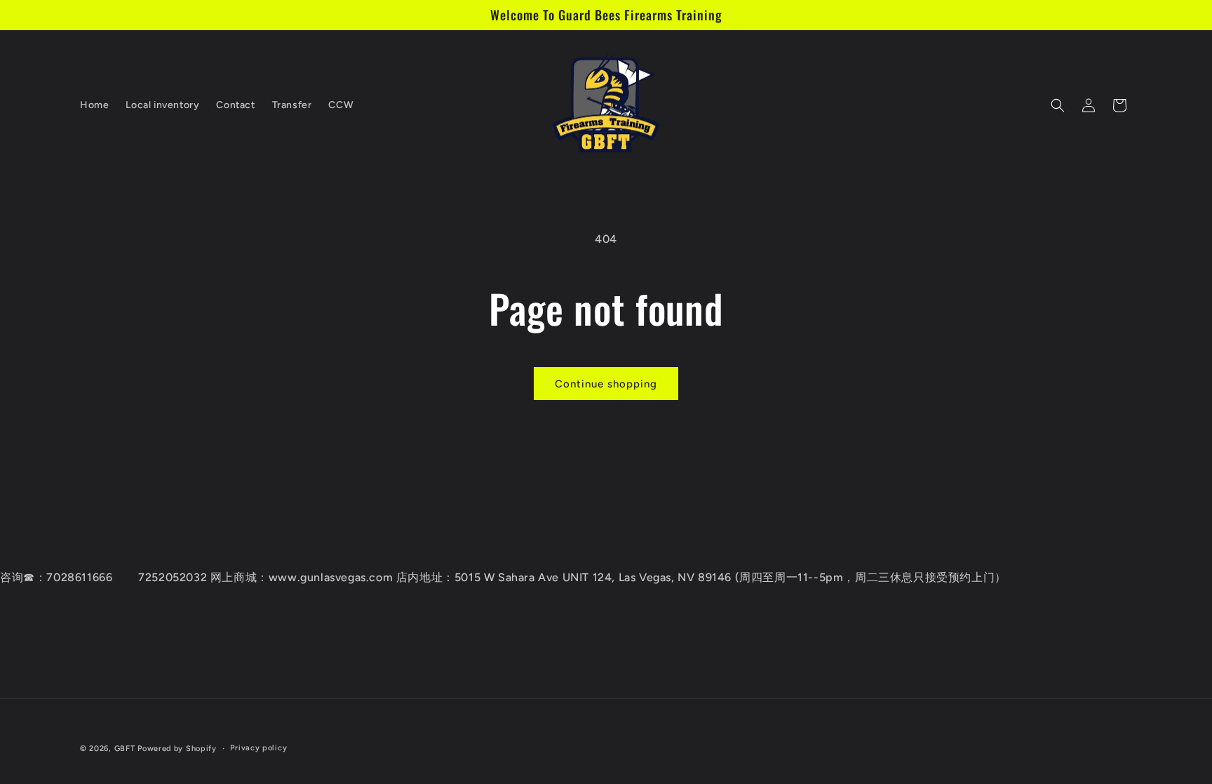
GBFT (124, 748)
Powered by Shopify (177, 748)
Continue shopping (606, 384)
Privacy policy (258, 747)
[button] (1057, 105)
